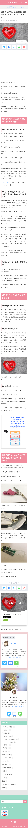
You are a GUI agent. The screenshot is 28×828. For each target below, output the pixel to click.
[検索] (25, 801)
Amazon (16, 432)
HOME (15, 822)
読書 (4, 781)
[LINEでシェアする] (19, 47)
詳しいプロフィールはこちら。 (14, 657)
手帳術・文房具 (7, 767)
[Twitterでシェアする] (4, 47)
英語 (4, 777)
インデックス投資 (8, 727)
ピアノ (5, 761)
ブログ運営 (6, 748)
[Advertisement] (14, 66)
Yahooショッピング (15, 440)
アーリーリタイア (9, 742)
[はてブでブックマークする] (14, 47)
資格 (4, 787)
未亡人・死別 (7, 774)
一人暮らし (6, 764)
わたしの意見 (7, 754)
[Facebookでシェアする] (9, 47)
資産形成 (5, 733)
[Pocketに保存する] (24, 47)
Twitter (4, 666)
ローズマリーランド (14, 2)
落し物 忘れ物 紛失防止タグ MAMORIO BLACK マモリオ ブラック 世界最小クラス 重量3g (17, 421)
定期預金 (7, 745)
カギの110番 (4, 182)
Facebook (10, 666)
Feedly (16, 666)
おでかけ (5, 751)
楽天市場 (16, 436)
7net (16, 443)
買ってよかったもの (8, 784)
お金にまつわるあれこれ (15, 629)
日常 (4, 771)
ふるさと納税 (8, 736)
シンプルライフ (7, 758)
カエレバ (19, 427)
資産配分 (7, 730)
